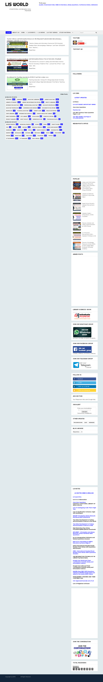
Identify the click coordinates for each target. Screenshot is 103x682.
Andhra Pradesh (10, 124)
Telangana (40, 135)
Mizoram (27, 132)
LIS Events (31, 32)
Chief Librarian (10, 113)
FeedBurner (88, 413)
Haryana (24, 127)
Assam (37, 124)
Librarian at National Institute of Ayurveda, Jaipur (88, 195)
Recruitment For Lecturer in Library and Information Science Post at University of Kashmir (34, 59)
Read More (32, 50)
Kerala (30, 130)
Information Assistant (12, 105)
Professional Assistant (31, 105)
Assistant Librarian (33, 99)
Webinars (8, 99)
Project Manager (11, 119)
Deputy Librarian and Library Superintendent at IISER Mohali (88, 224)
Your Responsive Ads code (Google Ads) (84, 399)
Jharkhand (9, 130)
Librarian (19, 99)
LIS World (16, 4)
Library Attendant (11, 102)
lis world (18, 676)
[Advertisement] (68, 17)
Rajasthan (18, 135)
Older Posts (64, 94)
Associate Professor (49, 105)
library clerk (37, 110)
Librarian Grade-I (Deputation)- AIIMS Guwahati (88, 215)
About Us (15, 32)
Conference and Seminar (30, 107)
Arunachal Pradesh (25, 124)
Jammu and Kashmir (52, 127)
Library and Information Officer (31, 102)
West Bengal (36, 138)
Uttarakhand (23, 138)
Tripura (50, 135)
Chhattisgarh (56, 124)
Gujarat (15, 127)
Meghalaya (18, 132)
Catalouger (35, 116)
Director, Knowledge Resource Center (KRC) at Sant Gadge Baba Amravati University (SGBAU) (88, 246)
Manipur (8, 132)
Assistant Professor (12, 107)
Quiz (85, 422)
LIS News (41, 32)
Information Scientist (25, 113)
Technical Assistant (23, 110)
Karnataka (20, 130)
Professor (9, 110)
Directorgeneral (11, 116)
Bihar (45, 124)
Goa (7, 127)
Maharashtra (55, 130)
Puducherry (58, 132)
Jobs (23, 32)
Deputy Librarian (50, 102)
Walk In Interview (51, 110)
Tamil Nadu (29, 135)
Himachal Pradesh (37, 127)
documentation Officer (49, 107)
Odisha (48, 132)
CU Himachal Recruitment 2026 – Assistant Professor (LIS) (89, 234)
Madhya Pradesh (41, 130)
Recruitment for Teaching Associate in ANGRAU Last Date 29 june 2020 (28, 77)
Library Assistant (50, 99)
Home (9, 32)
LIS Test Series (52, 32)
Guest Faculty (24, 119)
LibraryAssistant (37, 119)
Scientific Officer (48, 116)
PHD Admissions (78, 422)
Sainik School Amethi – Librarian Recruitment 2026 (88, 205)
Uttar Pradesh (10, 138)
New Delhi (37, 132)
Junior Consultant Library (44, 113)
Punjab (8, 135)
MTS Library (24, 116)
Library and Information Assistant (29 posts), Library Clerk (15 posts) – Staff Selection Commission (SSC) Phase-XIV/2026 (88, 186)
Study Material (65, 32)
